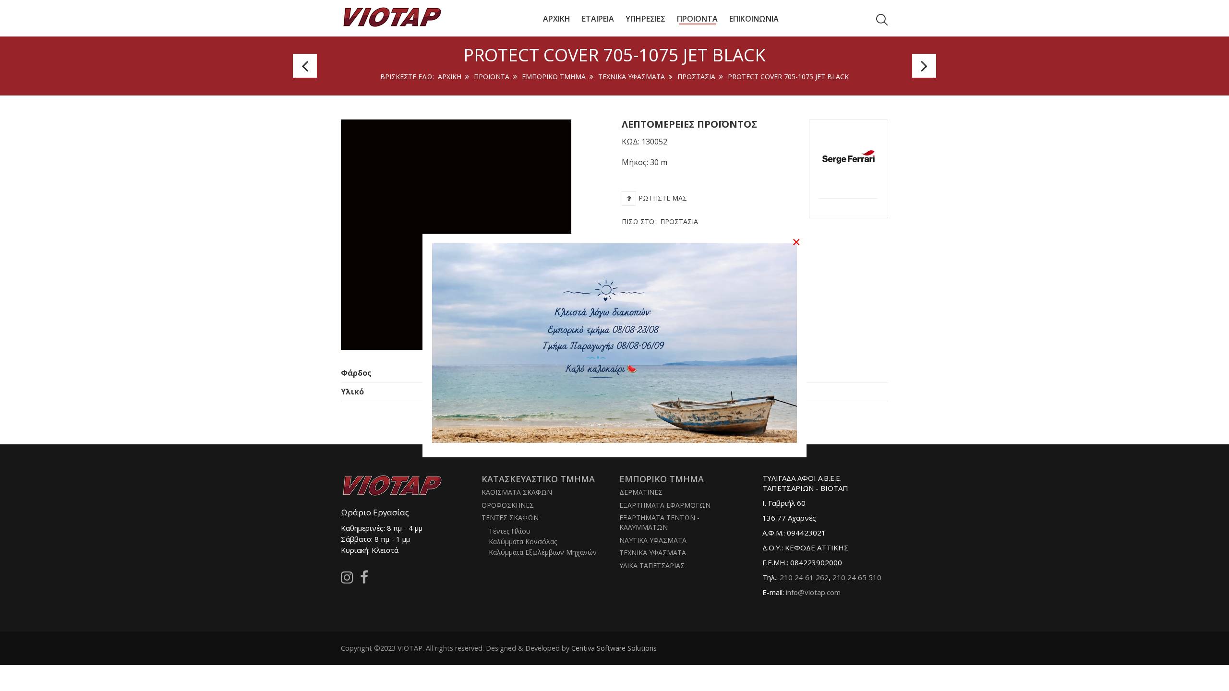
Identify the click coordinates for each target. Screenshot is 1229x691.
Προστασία (696, 76)
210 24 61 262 (804, 577)
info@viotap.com (813, 592)
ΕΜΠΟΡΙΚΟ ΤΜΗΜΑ (554, 76)
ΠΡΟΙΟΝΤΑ (491, 76)
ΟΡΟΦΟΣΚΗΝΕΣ (508, 505)
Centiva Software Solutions (614, 648)
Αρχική (449, 76)
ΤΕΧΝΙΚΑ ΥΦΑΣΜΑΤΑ (631, 76)
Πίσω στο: (660, 221)
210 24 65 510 (856, 577)
